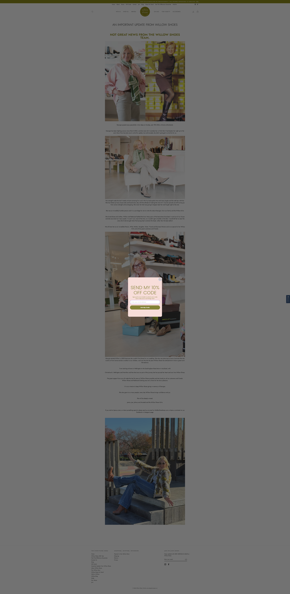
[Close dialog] (160, 279)
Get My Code (145, 307)
